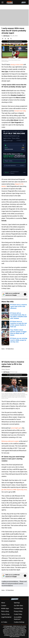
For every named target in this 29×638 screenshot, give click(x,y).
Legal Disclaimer (6, 617)
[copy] (11, 39)
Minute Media (9, 626)
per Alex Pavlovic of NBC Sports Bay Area (14, 489)
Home (3, 348)
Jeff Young (6, 35)
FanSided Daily (18, 608)
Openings (17, 602)
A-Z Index (4, 622)
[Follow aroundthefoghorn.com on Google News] (25, 294)
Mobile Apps (5, 608)
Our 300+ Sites (18, 605)
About (3, 602)
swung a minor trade (16, 64)
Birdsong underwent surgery (10, 441)
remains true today (20, 111)
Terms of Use (5, 614)
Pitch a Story (5, 611)
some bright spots (16, 428)
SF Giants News (10, 348)
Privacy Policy (18, 611)
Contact (3, 605)
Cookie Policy (18, 614)
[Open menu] (2, 2)
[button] (14, 165)
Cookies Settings (19, 622)
